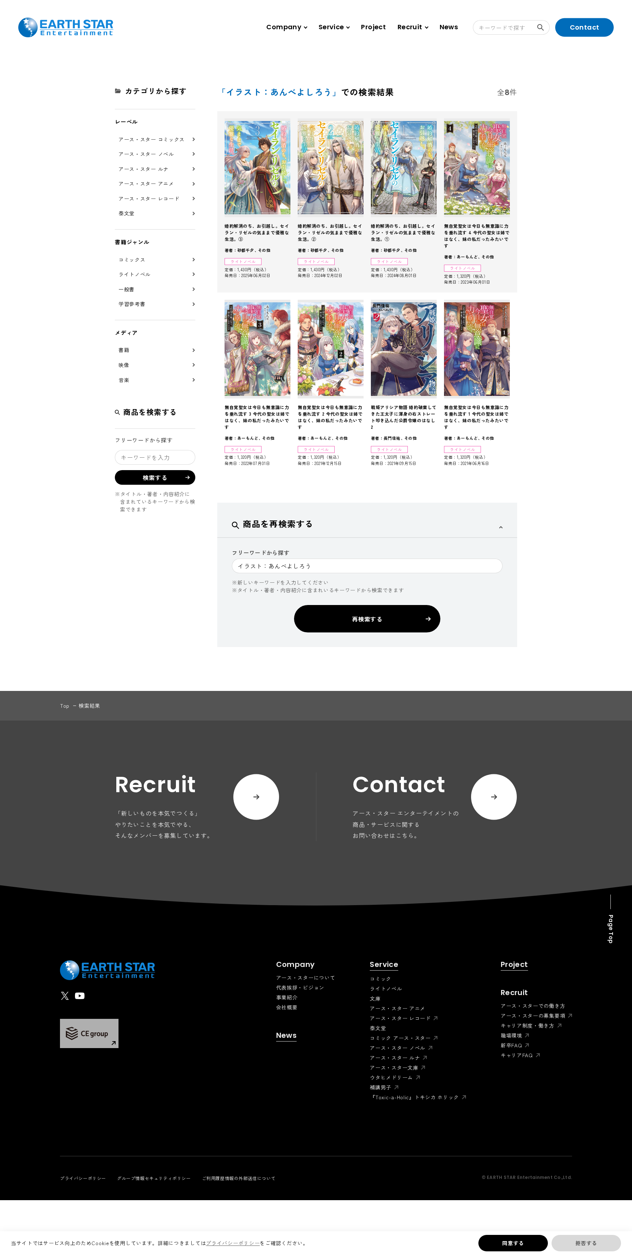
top (64, 705)
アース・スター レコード (148, 198)
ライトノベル (134, 274)
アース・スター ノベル (146, 154)
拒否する (586, 1243)
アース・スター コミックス (151, 139)
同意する (513, 1243)
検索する (542, 27)
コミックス (132, 259)
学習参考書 (132, 303)
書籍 (123, 350)
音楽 (123, 379)
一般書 (126, 289)
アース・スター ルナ (143, 169)
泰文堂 (126, 213)
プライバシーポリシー (233, 1243)
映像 (123, 364)
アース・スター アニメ (146, 183)
